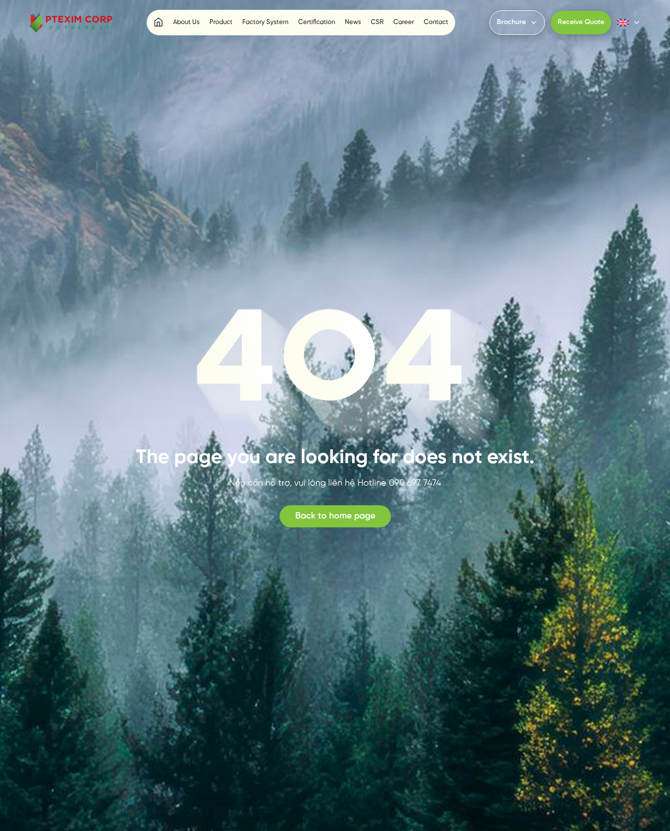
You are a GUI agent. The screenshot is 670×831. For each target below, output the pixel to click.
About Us (186, 22)
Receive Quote (581, 22)
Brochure (511, 22)
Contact (436, 22)
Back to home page (335, 516)
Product (220, 22)
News (353, 22)
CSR (377, 22)
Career (403, 22)
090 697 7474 (415, 483)
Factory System (265, 22)
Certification (316, 22)
